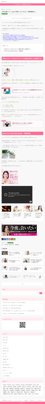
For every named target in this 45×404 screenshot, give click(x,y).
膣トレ (26, 393)
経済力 (16, 393)
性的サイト (4, 1)
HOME (4, 9)
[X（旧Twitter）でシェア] (3, 239)
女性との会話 (17, 388)
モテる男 (19, 386)
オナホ (4, 384)
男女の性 (4, 353)
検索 (4, 289)
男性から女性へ (5, 339)
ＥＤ (32, 393)
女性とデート (23, 388)
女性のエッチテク (37, 388)
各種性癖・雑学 (5, 359)
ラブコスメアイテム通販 (7, 373)
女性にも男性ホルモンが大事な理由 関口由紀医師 (12, 308)
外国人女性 (11, 388)
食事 (29, 393)
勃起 (4, 388)
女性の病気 (23, 390)
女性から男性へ (8, 9)
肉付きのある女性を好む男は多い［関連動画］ (14, 51)
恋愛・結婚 (5, 342)
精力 (12, 393)
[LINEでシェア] (14, 239)
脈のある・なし (20, 393)
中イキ (37, 386)
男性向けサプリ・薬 (6, 393)
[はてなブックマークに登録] (7, 239)
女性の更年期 (17, 390)
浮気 (8, 392)
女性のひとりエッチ (30, 388)
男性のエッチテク (20, 392)
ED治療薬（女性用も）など (8, 367)
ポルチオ (4, 386)
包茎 (7, 388)
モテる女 (6, 244)
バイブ (34, 384)
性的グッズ (5, 370)
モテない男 (9, 386)
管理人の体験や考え (6, 364)
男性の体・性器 (5, 350)
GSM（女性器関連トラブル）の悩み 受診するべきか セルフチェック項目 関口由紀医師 (19, 310)
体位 (40, 386)
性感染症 (4, 392)
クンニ (13, 384)
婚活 (39, 390)
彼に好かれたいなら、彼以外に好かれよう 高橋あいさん (13, 305)
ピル (37, 384)
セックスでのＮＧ (29, 384)
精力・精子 (5, 356)
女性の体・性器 (5, 348)
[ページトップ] (43, 402)
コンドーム (18, 384)
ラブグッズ (24, 386)
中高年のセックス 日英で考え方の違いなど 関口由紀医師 (13, 313)
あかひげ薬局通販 (6, 375)
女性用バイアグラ (34, 390)
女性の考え (28, 390)
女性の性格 (12, 390)
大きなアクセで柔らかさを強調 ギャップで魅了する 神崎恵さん (14, 302)
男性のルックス (26, 392)
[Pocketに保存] (10, 239)
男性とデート (13, 392)
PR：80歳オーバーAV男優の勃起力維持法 (22, 4)
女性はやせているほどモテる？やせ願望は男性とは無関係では (17, 49)
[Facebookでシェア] (5, 239)
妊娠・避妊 (5, 362)
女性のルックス (11, 244)
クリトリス (9, 384)
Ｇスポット (36, 393)
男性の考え (17, 244)
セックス (4, 345)
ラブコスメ (29, 386)
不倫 (33, 386)
